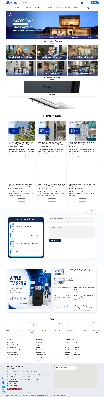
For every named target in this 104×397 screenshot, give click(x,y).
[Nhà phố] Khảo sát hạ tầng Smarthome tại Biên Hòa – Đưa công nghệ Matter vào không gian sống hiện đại (82, 143)
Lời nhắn (51, 224)
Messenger (3, 389)
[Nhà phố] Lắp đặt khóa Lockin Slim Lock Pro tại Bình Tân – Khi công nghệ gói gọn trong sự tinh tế (51, 143)
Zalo (3, 380)
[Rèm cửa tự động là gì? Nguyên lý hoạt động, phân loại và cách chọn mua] (59, 272)
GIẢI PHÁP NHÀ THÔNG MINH (52, 41)
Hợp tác (3, 393)
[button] (8, 25)
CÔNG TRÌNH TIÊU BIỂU (52, 116)
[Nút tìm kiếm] (60, 2)
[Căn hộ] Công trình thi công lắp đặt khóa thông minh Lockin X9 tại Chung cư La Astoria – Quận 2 (82, 185)
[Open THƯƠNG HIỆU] (44, 8)
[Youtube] (11, 389)
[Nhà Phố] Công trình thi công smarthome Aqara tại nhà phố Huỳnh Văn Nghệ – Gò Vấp (51, 185)
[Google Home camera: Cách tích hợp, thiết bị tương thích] (59, 280)
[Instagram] (17, 389)
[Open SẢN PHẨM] (31, 8)
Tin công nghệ (13, 297)
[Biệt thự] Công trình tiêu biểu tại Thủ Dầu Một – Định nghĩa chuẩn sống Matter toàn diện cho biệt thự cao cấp (21, 185)
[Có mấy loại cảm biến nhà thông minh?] (63, 290)
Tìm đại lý (87, 3)
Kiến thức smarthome (76, 274)
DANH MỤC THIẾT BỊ (52, 78)
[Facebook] (8, 389)
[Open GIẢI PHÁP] (21, 8)
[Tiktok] (14, 389)
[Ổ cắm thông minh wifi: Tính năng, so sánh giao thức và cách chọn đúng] (63, 299)
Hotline (3, 384)
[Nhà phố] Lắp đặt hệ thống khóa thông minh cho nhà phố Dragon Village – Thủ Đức (20, 143)
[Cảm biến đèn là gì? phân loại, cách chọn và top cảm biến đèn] (63, 308)
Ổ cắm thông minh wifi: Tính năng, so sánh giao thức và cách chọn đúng (84, 297)
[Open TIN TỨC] (53, 8)
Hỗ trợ (94, 2)
